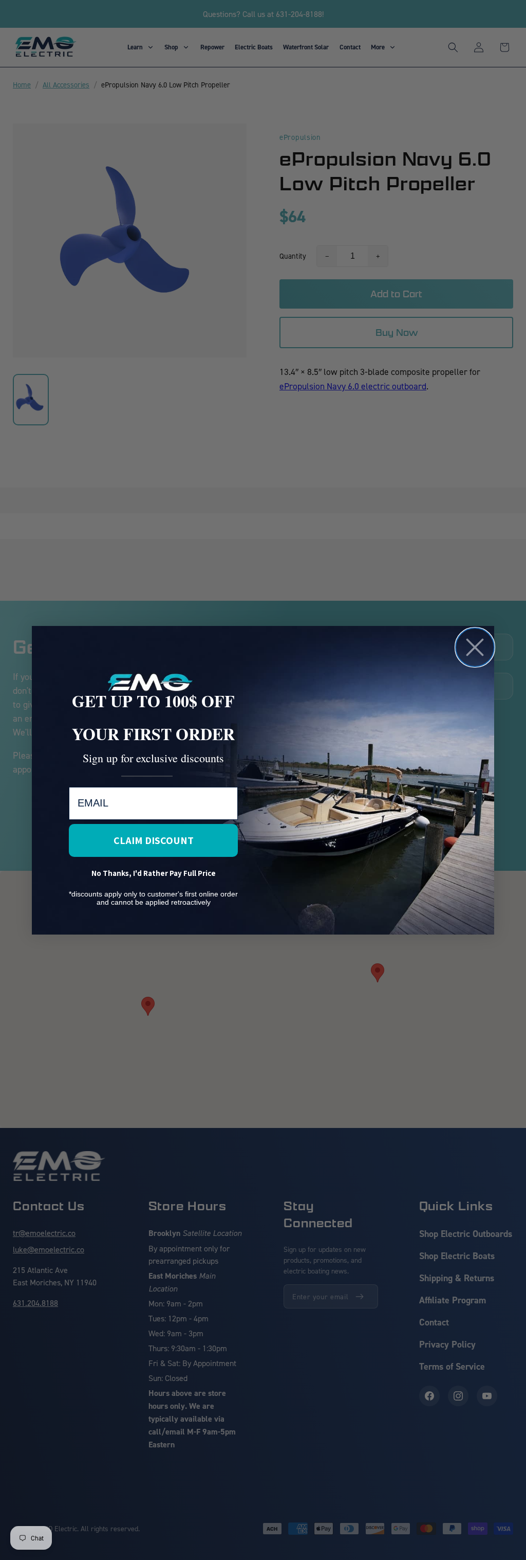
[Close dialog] (475, 647)
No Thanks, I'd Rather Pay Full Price (153, 873)
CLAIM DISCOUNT (154, 840)
